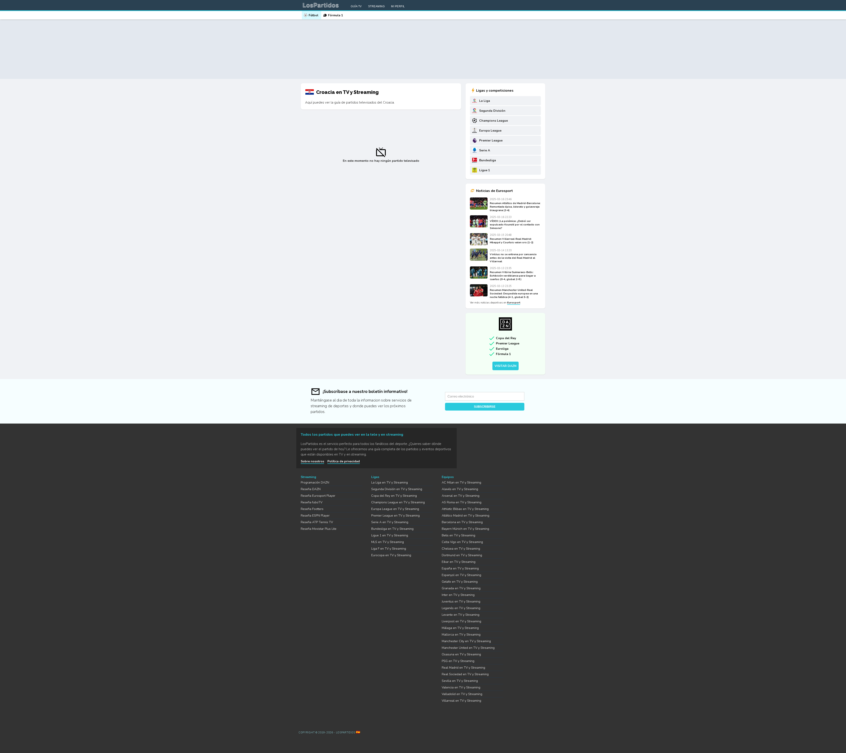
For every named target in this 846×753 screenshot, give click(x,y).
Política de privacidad (343, 461)
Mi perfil (398, 6)
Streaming (376, 6)
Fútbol (313, 15)
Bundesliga (487, 160)
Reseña (311, 489)
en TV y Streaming (389, 482)
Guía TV (356, 6)
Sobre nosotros (312, 461)
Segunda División (492, 111)
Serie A (484, 150)
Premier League (491, 140)
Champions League (493, 121)
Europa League (490, 130)
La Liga (484, 101)
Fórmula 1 (335, 15)
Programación (315, 482)
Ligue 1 (484, 170)
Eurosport (513, 302)
